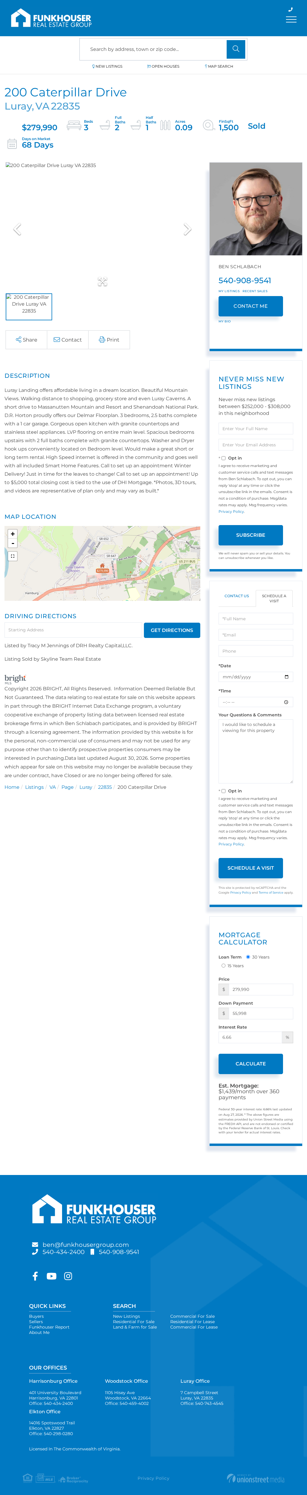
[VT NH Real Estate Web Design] (240, 1478)
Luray (85, 787)
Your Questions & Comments (250, 715)
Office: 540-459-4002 (127, 1403)
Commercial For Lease (194, 1327)
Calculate (251, 1064)
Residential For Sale (133, 1321)
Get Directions (172, 630)
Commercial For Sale (192, 1316)
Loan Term (230, 957)
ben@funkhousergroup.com (86, 1244)
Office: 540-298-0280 (51, 1433)
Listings (34, 787)
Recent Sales (255, 291)
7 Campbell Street (199, 1395)
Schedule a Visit (274, 598)
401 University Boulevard (55, 1395)
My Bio (225, 321)
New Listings (109, 66)
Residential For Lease (192, 1321)
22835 (105, 787)
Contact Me (251, 306)
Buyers (36, 1316)
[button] (236, 49)
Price (224, 979)
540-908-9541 (245, 280)
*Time (225, 691)
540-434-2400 (64, 1252)
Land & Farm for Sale (135, 1327)
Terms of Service (271, 892)
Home (11, 787)
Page (67, 787)
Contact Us (237, 596)
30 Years (261, 957)
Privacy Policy (231, 511)
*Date (225, 665)
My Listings (229, 291)
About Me (39, 1332)
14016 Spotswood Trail (52, 1425)
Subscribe (250, 535)
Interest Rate (233, 1027)
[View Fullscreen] (12, 556)
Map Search (220, 66)
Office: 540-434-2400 (51, 1403)
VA (52, 787)
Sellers (36, 1321)
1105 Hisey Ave (128, 1395)
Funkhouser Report (49, 1327)
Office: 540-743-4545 (201, 1403)
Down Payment (236, 1003)
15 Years (236, 965)
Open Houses (165, 66)
